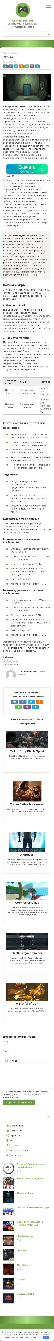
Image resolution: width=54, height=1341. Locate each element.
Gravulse (22, 1250)
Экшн (12, 1140)
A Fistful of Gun (27, 1003)
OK (46, 1337)
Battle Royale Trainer (27, 953)
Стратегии (15, 1135)
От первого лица (19, 1150)
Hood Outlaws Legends (30, 1178)
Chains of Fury (25, 1193)
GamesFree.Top (23, 20)
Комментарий (11, 1060)
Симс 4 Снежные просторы (33, 1207)
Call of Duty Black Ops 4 (27, 751)
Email (7, 1051)
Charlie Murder (25, 1236)
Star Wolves (24, 1265)
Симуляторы (17, 1130)
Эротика (14, 1145)
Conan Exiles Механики (27, 804)
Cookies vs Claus (27, 902)
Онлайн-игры (17, 1125)
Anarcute (27, 854)
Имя (6, 1041)
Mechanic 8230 (25, 1294)
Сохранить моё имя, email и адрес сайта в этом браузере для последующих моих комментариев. (26, 1094)
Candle (21, 1279)
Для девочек (16, 1155)
